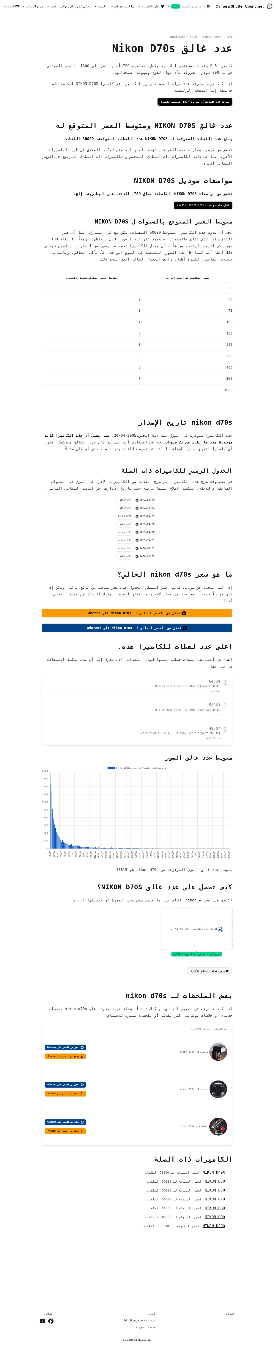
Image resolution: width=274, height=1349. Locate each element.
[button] (196, 929)
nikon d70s (124, 532)
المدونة (101, 6)
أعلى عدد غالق (122, 6)
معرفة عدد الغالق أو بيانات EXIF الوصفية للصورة (195, 101)
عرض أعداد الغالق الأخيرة (207, 970)
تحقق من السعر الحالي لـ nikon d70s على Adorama (134, 628)
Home (229, 36)
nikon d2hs (124, 516)
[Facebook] (50, 1321)
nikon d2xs (124, 548)
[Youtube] (42, 1321)
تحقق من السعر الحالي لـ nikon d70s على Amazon (134, 613)
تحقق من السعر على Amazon (63, 1056)
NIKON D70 (215, 1199)
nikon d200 (124, 540)
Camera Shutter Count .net (239, 6)
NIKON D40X (214, 1172)
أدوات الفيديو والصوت (189, 6)
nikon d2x (125, 508)
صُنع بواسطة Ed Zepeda (137, 1339)
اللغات (10, 6)
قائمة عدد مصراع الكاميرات (41, 6)
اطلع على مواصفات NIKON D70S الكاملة (203, 205)
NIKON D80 (215, 1208)
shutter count (212, 36)
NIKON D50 (215, 1181)
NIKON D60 (215, 1190)
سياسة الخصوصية (145, 1327)
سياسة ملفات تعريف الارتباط (139, 1320)
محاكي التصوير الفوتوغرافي (75, 6)
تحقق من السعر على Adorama (63, 1047)
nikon (193, 36)
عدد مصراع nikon (202, 900)
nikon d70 (125, 500)
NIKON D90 (215, 1217)
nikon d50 (125, 524)
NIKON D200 (214, 1226)
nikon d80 (125, 556)
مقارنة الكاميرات (150, 6)
